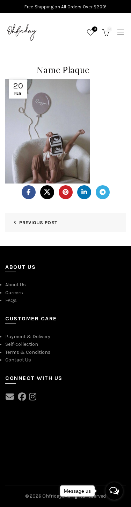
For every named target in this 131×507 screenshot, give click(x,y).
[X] (47, 192)
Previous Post (38, 223)
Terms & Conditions (28, 352)
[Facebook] (29, 192)
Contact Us (18, 360)
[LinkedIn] (84, 192)
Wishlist (95, 29)
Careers (14, 293)
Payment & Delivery (27, 337)
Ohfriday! (52, 496)
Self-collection (21, 344)
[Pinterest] (66, 192)
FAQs (11, 300)
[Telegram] (103, 192)
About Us (15, 285)
